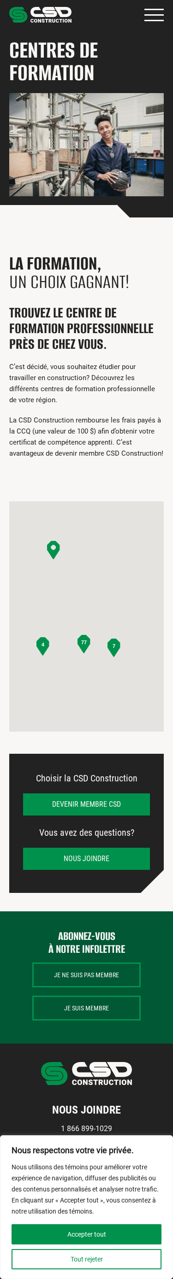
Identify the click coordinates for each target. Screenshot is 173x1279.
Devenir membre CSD (86, 804)
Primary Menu (154, 15)
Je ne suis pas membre (86, 975)
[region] (86, 1207)
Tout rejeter (87, 1259)
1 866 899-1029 (86, 1128)
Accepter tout (86, 1234)
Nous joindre (86, 858)
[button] (53, 550)
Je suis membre (86, 1008)
